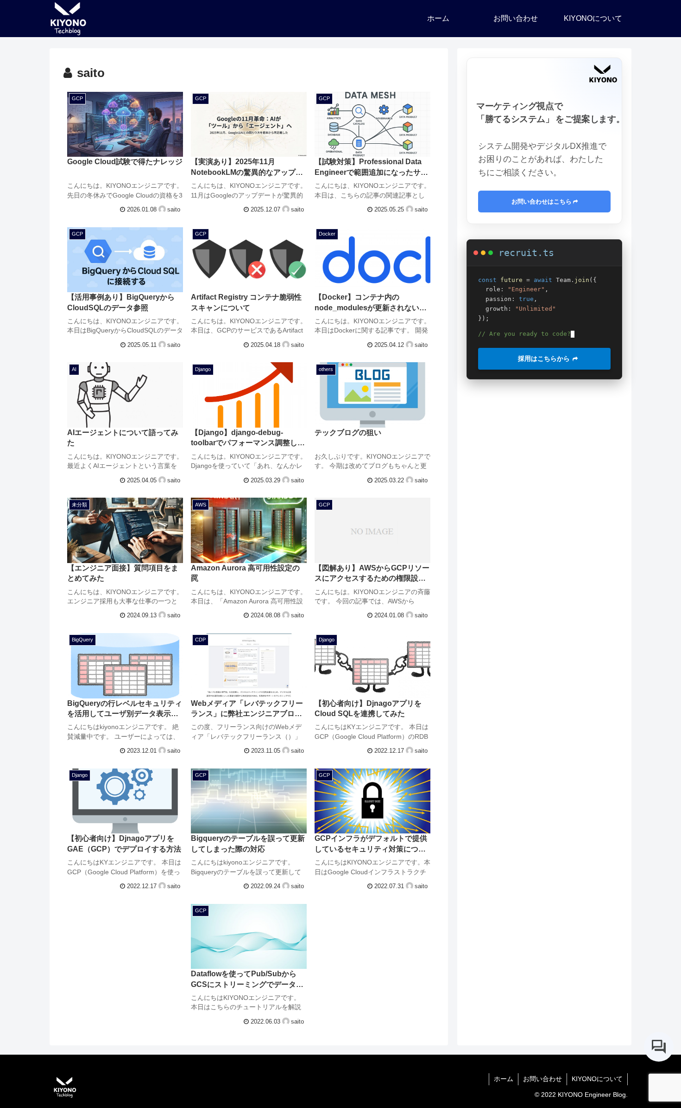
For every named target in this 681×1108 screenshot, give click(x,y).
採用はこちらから (541, 358)
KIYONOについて (597, 1078)
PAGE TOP (657, 1067)
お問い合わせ (542, 1078)
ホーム (503, 1078)
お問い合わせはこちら (541, 201)
